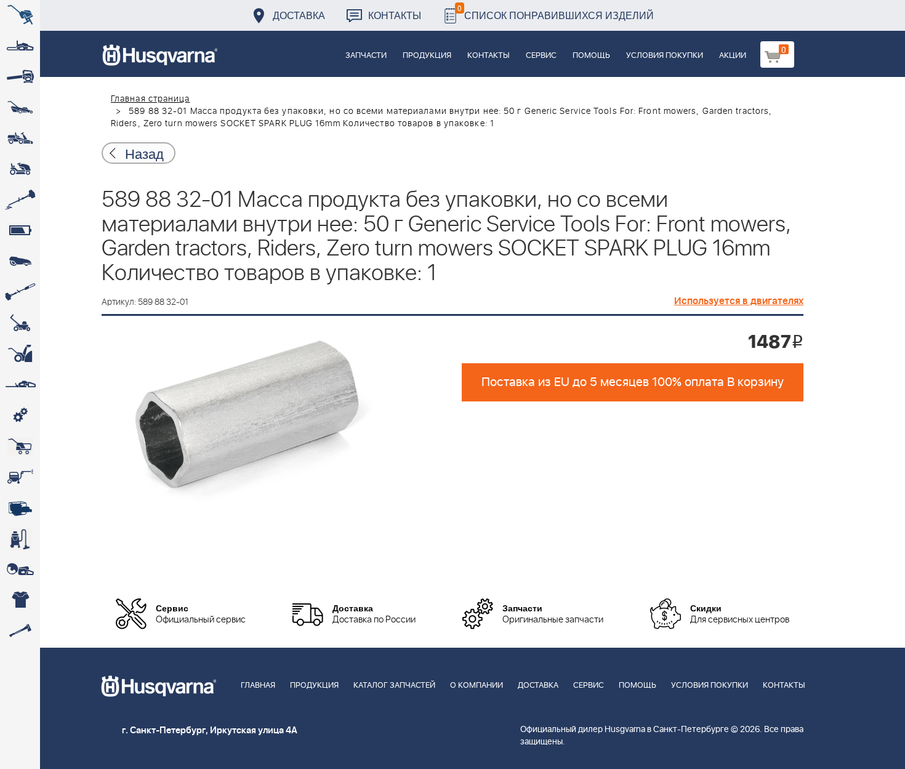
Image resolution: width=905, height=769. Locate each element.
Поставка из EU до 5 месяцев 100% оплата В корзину (632, 382)
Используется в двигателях (738, 301)
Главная (258, 685)
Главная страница (150, 99)
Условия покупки (664, 56)
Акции (732, 56)
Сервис (541, 56)
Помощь (591, 56)
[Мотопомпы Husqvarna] (20, 508)
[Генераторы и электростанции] (20, 446)
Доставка (299, 15)
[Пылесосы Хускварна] (20, 538)
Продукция (427, 56)
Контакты (394, 15)
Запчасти (366, 56)
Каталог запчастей (394, 685)
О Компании (476, 685)
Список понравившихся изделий (555, 12)
